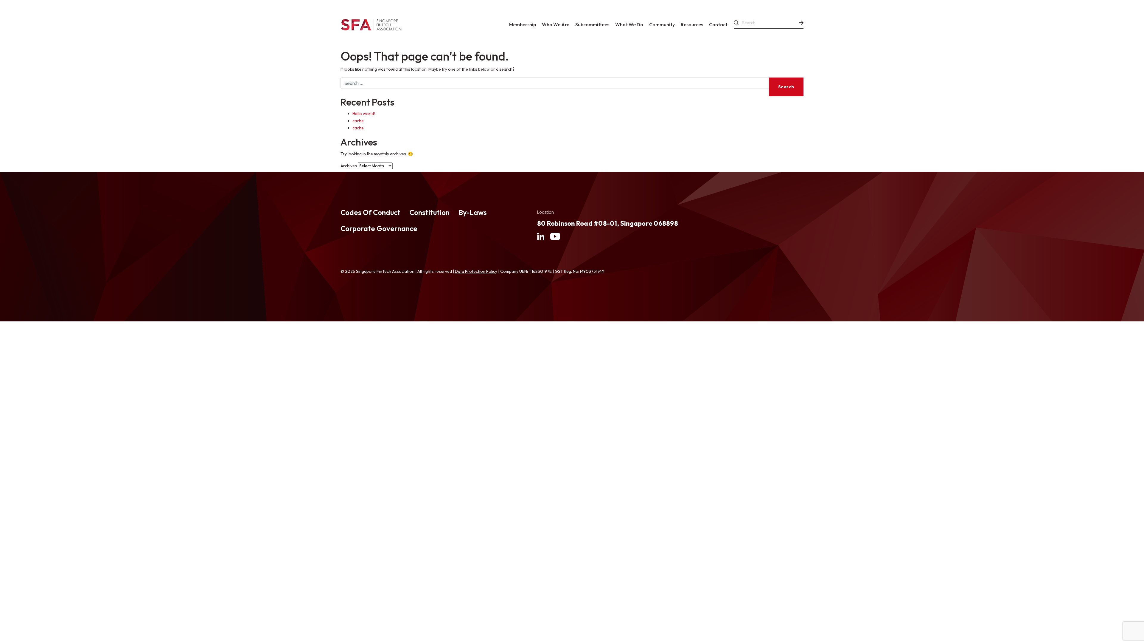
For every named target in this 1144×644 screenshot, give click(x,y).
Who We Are (555, 24)
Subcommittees (592, 24)
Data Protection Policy (476, 271)
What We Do (629, 24)
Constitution (429, 212)
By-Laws (472, 212)
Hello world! (363, 113)
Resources (692, 24)
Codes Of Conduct (370, 212)
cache (358, 120)
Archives (349, 165)
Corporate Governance (379, 228)
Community (662, 24)
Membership (522, 24)
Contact (718, 24)
